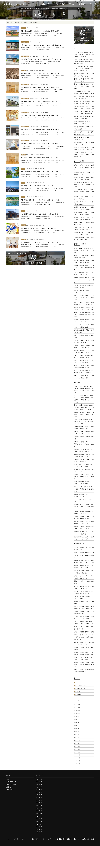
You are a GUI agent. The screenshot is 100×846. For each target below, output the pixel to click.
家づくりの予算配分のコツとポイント (84, 552)
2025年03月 (77, 716)
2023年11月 (77, 764)
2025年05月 (77, 713)
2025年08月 (77, 710)
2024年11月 (77, 728)
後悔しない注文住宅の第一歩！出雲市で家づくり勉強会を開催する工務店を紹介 (84, 167)
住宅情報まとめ (79, 543)
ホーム (8, 839)
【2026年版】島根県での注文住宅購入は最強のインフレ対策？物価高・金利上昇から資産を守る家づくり (84, 69)
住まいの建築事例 (80, 161)
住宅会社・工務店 (25, 42)
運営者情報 (35, 839)
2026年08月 (77, 704)
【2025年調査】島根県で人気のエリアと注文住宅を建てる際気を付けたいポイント (84, 86)
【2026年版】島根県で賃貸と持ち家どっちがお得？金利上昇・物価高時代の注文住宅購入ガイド (84, 61)
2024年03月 (77, 752)
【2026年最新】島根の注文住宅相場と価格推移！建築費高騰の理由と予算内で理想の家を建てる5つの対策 (84, 407)
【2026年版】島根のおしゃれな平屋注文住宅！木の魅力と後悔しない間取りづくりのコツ (84, 192)
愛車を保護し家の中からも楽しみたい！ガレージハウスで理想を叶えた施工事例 (84, 184)
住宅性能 (23, 28)
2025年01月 (77, 722)
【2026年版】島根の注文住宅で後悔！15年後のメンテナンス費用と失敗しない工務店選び (84, 421)
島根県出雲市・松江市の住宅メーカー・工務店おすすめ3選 (19, 22)
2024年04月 (77, 749)
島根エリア (45, 4)
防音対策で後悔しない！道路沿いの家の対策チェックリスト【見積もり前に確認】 (84, 414)
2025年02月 (77, 719)
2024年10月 (77, 731)
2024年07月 (77, 740)
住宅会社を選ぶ (59, 4)
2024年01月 (77, 758)
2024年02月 (77, 755)
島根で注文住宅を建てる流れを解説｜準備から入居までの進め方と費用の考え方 (84, 664)
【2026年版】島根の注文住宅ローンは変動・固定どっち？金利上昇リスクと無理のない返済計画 (84, 54)
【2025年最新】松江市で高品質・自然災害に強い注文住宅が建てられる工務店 (84, 250)
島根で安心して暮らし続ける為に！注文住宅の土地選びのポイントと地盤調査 (84, 477)
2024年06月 (77, 743)
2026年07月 (77, 707)
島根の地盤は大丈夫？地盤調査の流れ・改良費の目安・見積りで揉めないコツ (84, 506)
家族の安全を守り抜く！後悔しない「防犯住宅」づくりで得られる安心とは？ (84, 444)
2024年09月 (77, 734)
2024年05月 (77, 746)
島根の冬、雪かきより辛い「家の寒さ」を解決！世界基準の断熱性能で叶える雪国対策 (84, 637)
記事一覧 (93, 4)
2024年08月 (77, 737)
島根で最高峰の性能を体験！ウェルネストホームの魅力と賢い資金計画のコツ (84, 268)
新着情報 (82, 4)
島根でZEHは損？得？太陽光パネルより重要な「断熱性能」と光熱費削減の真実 (84, 489)
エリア (22, 168)
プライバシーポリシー (20, 839)
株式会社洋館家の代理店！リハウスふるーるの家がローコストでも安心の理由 (84, 280)
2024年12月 (77, 725)
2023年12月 (77, 761)
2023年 (34, 22)
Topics (72, 4)
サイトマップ (47, 839)
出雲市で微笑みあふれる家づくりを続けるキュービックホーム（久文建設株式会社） (84, 297)
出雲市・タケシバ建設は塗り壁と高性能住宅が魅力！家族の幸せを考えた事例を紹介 (84, 315)
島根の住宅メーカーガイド (14, 4)
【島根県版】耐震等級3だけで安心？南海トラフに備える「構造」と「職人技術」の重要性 (84, 154)
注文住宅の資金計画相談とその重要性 (84, 632)
